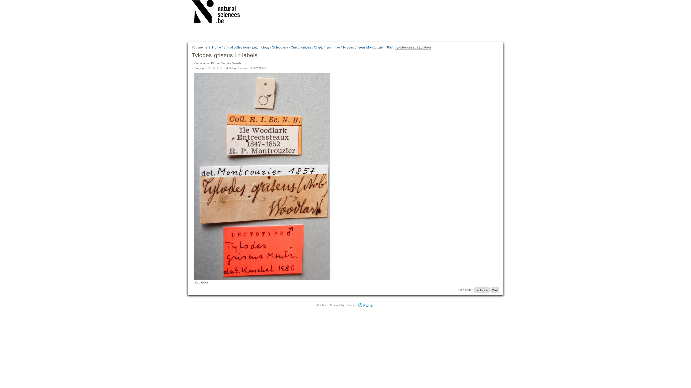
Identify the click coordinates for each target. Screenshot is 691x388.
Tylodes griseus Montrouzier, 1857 (368, 47)
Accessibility (337, 305)
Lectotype (482, 290)
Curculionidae (301, 47)
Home (216, 47)
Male (495, 290)
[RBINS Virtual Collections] (219, 12)
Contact (351, 305)
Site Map (321, 305)
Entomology (260, 47)
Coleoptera (280, 47)
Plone (366, 305)
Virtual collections (236, 47)
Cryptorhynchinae (327, 47)
